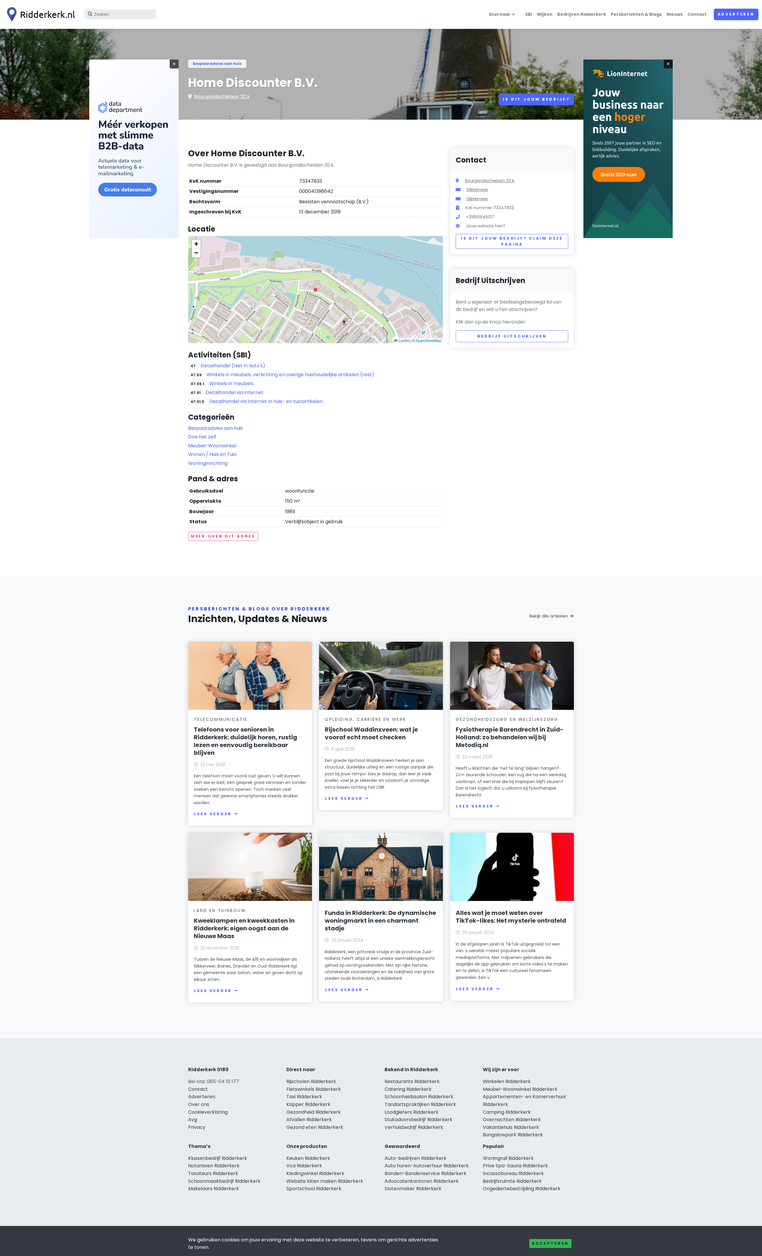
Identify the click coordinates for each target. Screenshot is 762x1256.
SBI (528, 14)
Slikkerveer (477, 190)
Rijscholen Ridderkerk (311, 1081)
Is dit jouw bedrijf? (536, 99)
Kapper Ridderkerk (308, 1104)
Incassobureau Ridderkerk (513, 1173)
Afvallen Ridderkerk (309, 1119)
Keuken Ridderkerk (308, 1158)
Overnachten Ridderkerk (512, 1119)
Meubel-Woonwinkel (212, 445)
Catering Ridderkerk (408, 1089)
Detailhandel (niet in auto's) (233, 365)
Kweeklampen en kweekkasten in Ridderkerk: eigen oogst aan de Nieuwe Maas (244, 928)
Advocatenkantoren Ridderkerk (422, 1181)
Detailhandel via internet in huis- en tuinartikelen (266, 401)
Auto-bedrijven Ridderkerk (415, 1158)
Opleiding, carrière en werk (365, 719)
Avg (192, 1119)
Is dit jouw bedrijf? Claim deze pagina (512, 241)
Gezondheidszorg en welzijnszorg (507, 719)
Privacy (196, 1127)
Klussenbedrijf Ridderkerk (217, 1158)
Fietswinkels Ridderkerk (313, 1089)
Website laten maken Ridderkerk (324, 1181)
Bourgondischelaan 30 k (222, 96)
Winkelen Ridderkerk (507, 1081)
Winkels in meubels (231, 383)
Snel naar (499, 14)
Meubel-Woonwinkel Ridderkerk (520, 1089)
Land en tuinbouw (220, 910)
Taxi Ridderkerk (304, 1096)
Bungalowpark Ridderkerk (513, 1134)
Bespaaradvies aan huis (217, 63)
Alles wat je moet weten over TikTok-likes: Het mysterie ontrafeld (511, 917)
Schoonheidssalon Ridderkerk (419, 1096)
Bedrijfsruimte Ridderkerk (512, 1181)
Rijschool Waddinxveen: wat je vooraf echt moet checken (371, 733)
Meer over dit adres (223, 536)
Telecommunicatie (221, 719)
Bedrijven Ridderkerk (581, 14)
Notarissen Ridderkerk (214, 1165)
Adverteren (736, 14)
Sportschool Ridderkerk (313, 1188)
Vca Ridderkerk (304, 1165)
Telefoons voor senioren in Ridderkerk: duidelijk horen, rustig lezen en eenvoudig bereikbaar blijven (245, 741)
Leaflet (404, 340)
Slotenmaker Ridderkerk (413, 1188)
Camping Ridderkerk (507, 1112)
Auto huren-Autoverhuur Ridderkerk (427, 1165)
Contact (697, 14)
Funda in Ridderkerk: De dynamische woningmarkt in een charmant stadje (380, 920)
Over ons (198, 1104)
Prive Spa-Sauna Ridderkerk (515, 1165)
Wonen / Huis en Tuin (212, 454)
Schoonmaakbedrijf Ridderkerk (224, 1181)
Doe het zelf (202, 436)
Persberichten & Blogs (636, 14)
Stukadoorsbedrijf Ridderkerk (418, 1119)
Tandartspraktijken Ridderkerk (420, 1104)
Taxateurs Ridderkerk (213, 1173)
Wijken (544, 14)
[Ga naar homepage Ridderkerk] (39, 14)
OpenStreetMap (428, 340)
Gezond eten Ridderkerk (314, 1127)
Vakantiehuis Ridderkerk (511, 1127)
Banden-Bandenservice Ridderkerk (425, 1173)
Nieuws (674, 14)
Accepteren (550, 1243)
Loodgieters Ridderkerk (411, 1112)
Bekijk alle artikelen (549, 616)
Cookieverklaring (208, 1112)
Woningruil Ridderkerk (508, 1158)
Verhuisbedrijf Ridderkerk (414, 1127)
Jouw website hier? (485, 226)
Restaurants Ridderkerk (412, 1081)
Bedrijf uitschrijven (512, 336)
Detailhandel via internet (234, 392)
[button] (315, 289)
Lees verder (213, 813)
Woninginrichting (207, 463)
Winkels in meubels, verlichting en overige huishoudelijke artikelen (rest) (290, 374)
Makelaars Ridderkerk (213, 1188)
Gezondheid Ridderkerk (313, 1112)
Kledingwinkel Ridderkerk (315, 1173)
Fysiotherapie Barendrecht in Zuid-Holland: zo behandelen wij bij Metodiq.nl (509, 737)
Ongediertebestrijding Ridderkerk (521, 1188)
